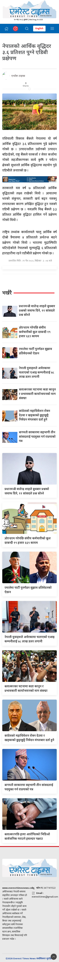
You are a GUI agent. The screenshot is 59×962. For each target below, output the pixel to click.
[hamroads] (29, 179)
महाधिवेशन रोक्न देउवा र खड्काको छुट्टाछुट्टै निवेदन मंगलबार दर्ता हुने (34, 415)
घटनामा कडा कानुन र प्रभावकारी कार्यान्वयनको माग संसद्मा (37, 393)
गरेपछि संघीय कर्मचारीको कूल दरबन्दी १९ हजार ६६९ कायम (35, 331)
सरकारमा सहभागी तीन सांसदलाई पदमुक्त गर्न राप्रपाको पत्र (37, 436)
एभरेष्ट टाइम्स (18, 76)
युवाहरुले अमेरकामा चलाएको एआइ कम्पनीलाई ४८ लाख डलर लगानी (36, 372)
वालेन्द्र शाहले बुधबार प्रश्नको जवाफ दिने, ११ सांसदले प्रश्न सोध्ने (37, 310)
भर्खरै (7, 293)
